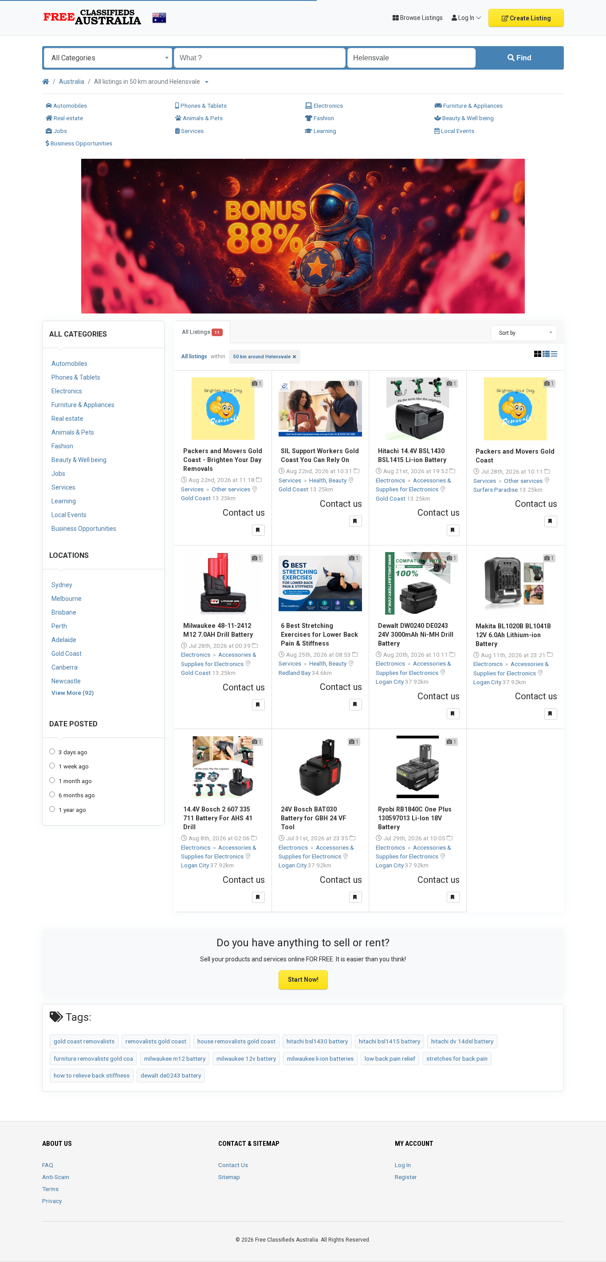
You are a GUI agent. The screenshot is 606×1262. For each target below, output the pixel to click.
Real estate (67, 117)
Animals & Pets (202, 117)
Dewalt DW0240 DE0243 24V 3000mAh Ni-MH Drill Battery (415, 634)
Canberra (64, 667)
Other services (232, 489)
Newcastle (66, 681)
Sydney (61, 584)
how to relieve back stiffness (92, 1075)
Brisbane (63, 612)
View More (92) (72, 692)
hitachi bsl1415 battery (389, 1041)
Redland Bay (295, 672)
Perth (59, 626)
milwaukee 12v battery (246, 1058)
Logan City (390, 681)
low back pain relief (390, 1058)
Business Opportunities (80, 143)
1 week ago (74, 766)
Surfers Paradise (496, 489)
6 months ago (77, 795)
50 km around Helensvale (262, 357)
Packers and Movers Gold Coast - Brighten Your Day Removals (222, 459)
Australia (71, 81)
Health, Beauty (328, 480)
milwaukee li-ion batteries (320, 1058)
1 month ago (75, 780)
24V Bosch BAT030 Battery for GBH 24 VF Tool (313, 818)
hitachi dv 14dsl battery (462, 1041)
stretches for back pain (457, 1058)
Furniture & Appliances (472, 105)
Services (192, 130)
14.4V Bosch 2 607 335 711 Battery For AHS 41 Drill (217, 818)
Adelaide (63, 639)
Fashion (323, 117)
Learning (324, 130)
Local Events (457, 130)
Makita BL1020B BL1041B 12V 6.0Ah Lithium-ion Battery (513, 635)
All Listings (201, 332)
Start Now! (303, 979)
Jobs (59, 130)
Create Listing (529, 18)
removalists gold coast (156, 1041)
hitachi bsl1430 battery (317, 1041)
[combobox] (108, 58)
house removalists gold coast (236, 1041)
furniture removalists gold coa (93, 1058)
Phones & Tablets (203, 105)
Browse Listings (421, 17)
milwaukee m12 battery (174, 1058)
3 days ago (73, 752)
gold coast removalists (84, 1041)
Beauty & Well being (467, 117)
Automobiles (69, 105)
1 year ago (72, 809)
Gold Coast (66, 653)
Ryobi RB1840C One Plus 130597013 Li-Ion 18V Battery (415, 818)
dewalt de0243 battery (171, 1075)
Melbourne (66, 598)
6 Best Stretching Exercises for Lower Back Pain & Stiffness (319, 634)
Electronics (327, 105)
